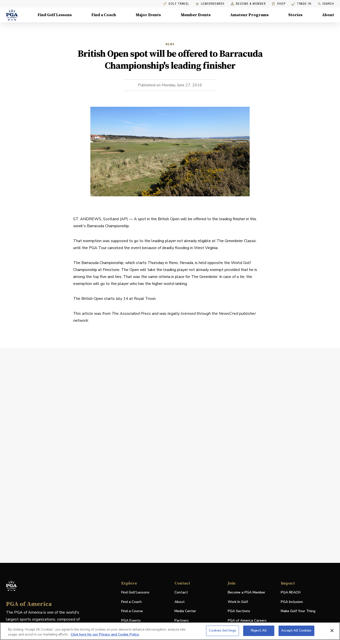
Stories (295, 14)
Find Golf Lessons (55, 14)
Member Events (196, 14)
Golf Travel (179, 3)
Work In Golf (238, 601)
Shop (278, 3)
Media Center (185, 611)
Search (328, 3)
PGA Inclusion (292, 601)
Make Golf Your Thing (298, 611)
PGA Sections (239, 611)
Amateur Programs (249, 14)
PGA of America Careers (247, 620)
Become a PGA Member (246, 592)
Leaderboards (213, 3)
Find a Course (132, 611)
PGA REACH (290, 592)
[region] (170, 631)
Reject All (259, 630)
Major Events (148, 14)
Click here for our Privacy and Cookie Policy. (105, 634)
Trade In (301, 3)
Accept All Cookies (296, 630)
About (328, 14)
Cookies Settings (222, 630)
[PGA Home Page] (12, 14)
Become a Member (251, 3)
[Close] (332, 630)
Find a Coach (103, 14)
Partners (181, 620)
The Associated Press (132, 313)
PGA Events (131, 620)
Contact (181, 592)
